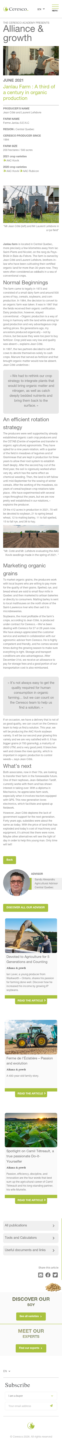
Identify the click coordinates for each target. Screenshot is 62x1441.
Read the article (30, 1001)
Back (9, 860)
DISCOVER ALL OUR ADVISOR (25, 908)
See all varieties (30, 1316)
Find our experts (29, 1348)
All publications (16, 1225)
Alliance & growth (23, 34)
